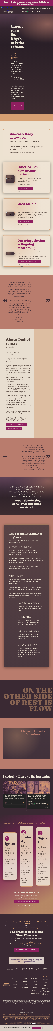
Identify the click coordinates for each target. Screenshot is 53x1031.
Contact (37, 11)
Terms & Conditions (41, 1023)
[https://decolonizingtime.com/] (7, 9)
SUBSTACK (10, 969)
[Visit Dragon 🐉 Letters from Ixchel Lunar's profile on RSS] (6, 803)
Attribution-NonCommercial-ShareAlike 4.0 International (16, 1023)
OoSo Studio (35, 977)
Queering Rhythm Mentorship (25, 981)
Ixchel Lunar (31, 1022)
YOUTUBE (45, 969)
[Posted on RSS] (24, 802)
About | (29, 8)
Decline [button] (45, 1028)
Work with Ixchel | (45, 8)
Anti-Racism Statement (25, 1024)
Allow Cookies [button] (36, 1028)
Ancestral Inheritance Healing (15, 983)
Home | (24, 8)
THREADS (38, 969)
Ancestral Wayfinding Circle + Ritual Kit (15, 978)
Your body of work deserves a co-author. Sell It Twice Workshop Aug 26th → (26, 3)
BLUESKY (17, 969)
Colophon (33, 1024)
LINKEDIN (24, 969)
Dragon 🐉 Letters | (28, 11)
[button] (3, 795)
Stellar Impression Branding (35, 990)
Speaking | (35, 8)
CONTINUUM (34, 978)
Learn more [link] (22, 1028)
